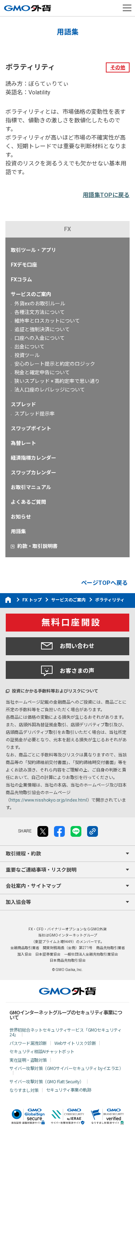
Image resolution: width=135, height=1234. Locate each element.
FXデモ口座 (24, 265)
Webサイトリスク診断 (75, 1043)
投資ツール (27, 355)
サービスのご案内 (31, 294)
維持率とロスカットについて (47, 321)
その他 (117, 67)
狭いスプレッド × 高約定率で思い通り (57, 381)
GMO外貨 (67, 991)
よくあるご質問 (28, 502)
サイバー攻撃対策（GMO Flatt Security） (46, 1081)
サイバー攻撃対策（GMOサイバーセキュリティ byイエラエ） (66, 1068)
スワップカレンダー (33, 472)
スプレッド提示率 (34, 414)
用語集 (18, 531)
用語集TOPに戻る (106, 195)
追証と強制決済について (42, 329)
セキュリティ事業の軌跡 (68, 1090)
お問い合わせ (77, 646)
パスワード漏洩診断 (28, 1043)
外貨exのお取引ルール (39, 303)
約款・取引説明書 (37, 546)
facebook (59, 831)
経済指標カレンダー (33, 458)
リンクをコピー (92, 831)
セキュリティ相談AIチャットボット (42, 1051)
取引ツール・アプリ (33, 250)
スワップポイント (31, 428)
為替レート (23, 443)
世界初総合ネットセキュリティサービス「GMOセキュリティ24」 (65, 1032)
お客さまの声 (77, 670)
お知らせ (21, 517)
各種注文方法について (39, 312)
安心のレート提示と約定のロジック (54, 364)
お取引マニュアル (31, 487)
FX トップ (32, 599)
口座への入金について (39, 338)
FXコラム (21, 279)
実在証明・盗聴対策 (28, 1060)
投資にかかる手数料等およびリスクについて (55, 691)
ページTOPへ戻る (104, 583)
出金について (29, 346)
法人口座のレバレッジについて (49, 390)
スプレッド (23, 404)
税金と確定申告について (42, 372)
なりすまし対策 (24, 1090)
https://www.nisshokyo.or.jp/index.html (48, 800)
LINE (76, 831)
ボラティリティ (110, 599)
